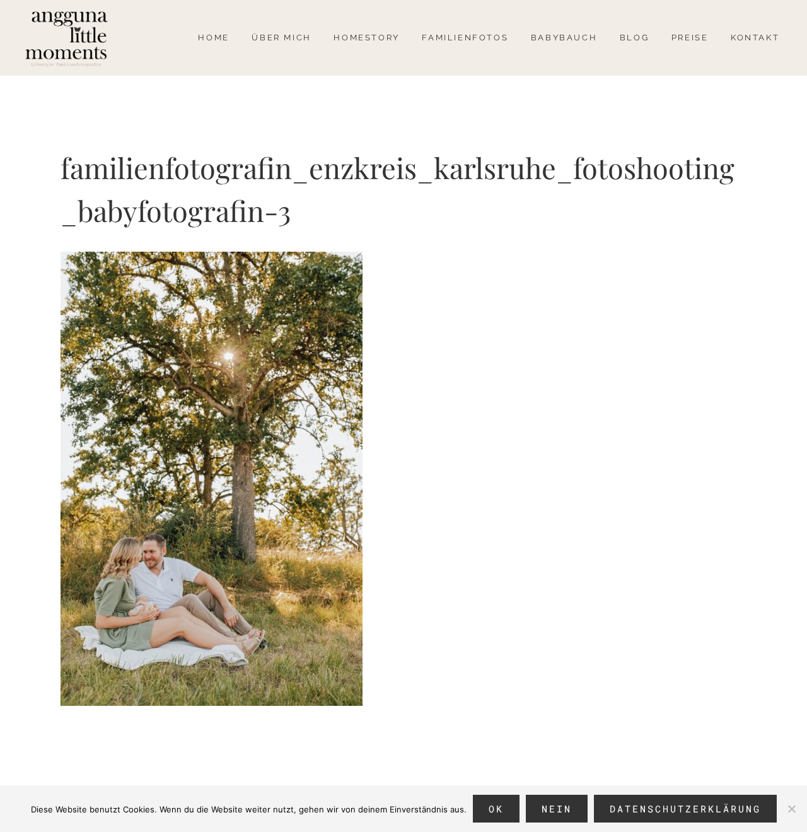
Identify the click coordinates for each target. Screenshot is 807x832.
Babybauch (564, 37)
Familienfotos (465, 37)
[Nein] (791, 808)
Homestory (366, 37)
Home (213, 37)
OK (496, 808)
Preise (690, 37)
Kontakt (755, 37)
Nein (557, 808)
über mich (281, 37)
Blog (634, 37)
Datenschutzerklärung (685, 808)
